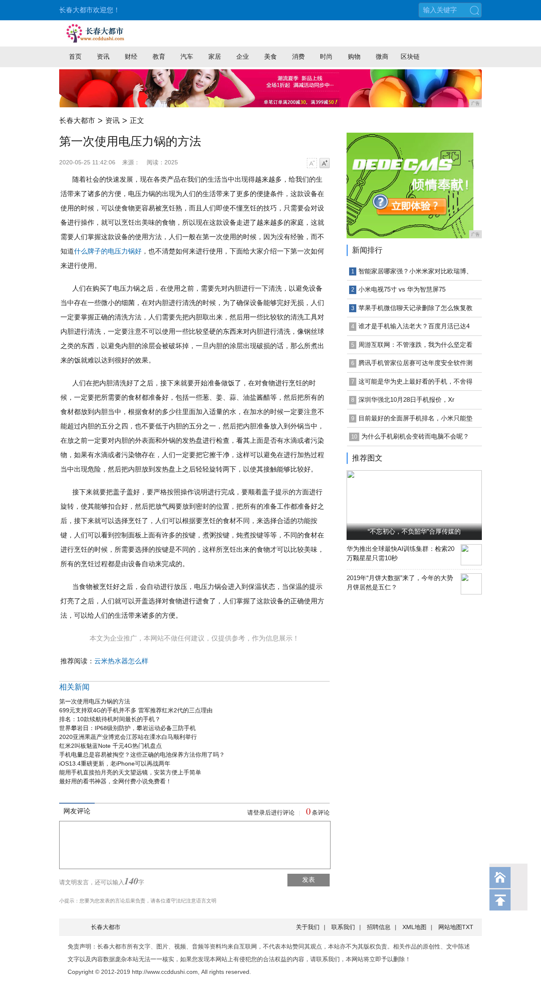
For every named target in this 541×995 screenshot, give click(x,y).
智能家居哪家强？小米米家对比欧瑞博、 (415, 271)
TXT (467, 927)
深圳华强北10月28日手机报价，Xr (406, 399)
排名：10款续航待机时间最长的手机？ (110, 719)
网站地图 (450, 927)
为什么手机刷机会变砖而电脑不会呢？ (415, 436)
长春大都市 (77, 121)
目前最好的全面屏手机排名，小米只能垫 (415, 418)
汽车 (186, 56)
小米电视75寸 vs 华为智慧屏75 (401, 289)
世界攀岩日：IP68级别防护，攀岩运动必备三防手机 (127, 728)
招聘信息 (379, 927)
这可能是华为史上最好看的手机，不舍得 (415, 381)
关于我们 (308, 927)
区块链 (410, 56)
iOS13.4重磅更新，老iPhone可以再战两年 (114, 763)
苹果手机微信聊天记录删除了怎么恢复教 (415, 307)
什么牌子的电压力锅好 (108, 251)
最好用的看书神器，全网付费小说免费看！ (115, 781)
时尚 (326, 56)
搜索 (474, 10)
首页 (75, 56)
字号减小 (312, 163)
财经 (131, 56)
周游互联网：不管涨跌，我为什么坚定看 (415, 344)
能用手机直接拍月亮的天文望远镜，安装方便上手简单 (130, 772)
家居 (214, 56)
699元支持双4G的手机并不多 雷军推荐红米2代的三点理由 (136, 710)
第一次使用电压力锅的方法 (94, 701)
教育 (159, 56)
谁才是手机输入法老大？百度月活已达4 (414, 326)
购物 (354, 56)
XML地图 (414, 927)
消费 (298, 56)
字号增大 (325, 163)
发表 (308, 879)
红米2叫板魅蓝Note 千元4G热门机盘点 (110, 745)
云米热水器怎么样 (121, 661)
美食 (270, 56)
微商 (382, 56)
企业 (242, 56)
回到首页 (500, 877)
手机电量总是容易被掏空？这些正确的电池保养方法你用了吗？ (142, 754)
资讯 (103, 56)
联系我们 (343, 927)
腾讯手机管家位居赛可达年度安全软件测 (415, 362)
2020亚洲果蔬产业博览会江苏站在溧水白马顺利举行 (128, 736)
